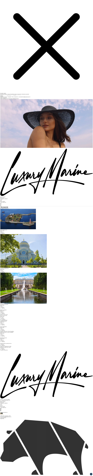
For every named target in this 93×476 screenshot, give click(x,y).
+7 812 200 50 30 (3, 202)
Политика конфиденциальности (5, 416)
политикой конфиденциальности (24, 96)
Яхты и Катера (2, 196)
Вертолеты (2, 197)
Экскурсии (6, 208)
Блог (1, 200)
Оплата (1, 405)
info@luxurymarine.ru (3, 412)
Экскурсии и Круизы (4, 198)
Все (1, 208)
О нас (1, 199)
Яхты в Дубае (2, 201)
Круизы (3, 208)
